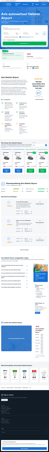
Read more (37, 312)
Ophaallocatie (5, 27)
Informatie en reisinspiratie (6, 408)
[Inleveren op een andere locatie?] (3, 37)
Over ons (3, 405)
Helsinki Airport (40, 58)
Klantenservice (25, 4)
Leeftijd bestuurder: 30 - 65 (27, 37)
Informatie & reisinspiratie (8, 4)
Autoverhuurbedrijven (5, 409)
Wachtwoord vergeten (5, 419)
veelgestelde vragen (10, 261)
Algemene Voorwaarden (5, 412)
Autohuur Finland (10, 387)
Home (4, 387)
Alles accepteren (24, 448)
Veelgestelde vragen (17, 4)
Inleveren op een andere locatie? (11, 37)
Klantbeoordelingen (39, 99)
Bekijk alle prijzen (6, 170)
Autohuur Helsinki (17, 387)
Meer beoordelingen (24, 250)
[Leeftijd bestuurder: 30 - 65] (20, 37)
